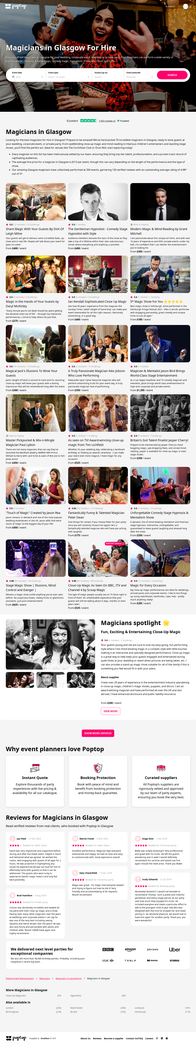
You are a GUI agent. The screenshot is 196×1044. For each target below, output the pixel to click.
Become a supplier (113, 1038)
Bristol (73, 1011)
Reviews (97, 1038)
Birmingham (12, 1011)
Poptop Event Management (20, 978)
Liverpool (139, 1007)
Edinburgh (140, 1011)
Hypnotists (75, 995)
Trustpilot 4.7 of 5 (42, 1038)
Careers (149, 1038)
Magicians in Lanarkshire (68, 978)
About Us (85, 1038)
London (9, 1007)
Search (171, 6)
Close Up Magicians (16, 995)
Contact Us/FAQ (134, 1038)
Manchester (76, 1007)
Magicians (44, 978)
